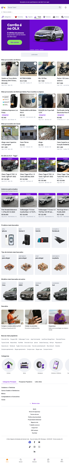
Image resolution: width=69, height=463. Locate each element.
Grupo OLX (35, 427)
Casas (3, 399)
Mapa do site (34, 422)
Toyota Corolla (5, 342)
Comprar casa (30, 349)
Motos (3, 393)
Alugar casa (39, 349)
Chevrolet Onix (5, 339)
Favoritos (20, 17)
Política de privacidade (34, 417)
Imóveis (48, 17)
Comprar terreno (47, 349)
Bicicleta (57, 346)
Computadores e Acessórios (10, 396)
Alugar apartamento (20, 349)
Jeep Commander (35, 339)
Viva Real (34, 433)
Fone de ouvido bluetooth (38, 346)
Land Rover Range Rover (48, 339)
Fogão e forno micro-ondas (23, 346)
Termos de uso (34, 414)
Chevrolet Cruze (28, 342)
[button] (34, 7)
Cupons (30, 17)
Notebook (12, 346)
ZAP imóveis (34, 430)
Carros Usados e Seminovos (10, 390)
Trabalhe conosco (34, 425)
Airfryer (52, 342)
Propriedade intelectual (34, 419)
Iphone (36, 342)
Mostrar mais (36, 403)
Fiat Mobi (20, 342)
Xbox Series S (50, 346)
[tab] (9, 382)
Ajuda (34, 409)
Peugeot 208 (13, 339)
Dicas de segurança (34, 411)
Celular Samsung (43, 342)
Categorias (7, 17)
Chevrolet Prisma (60, 339)
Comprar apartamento (7, 349)
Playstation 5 (58, 342)
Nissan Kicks (13, 342)
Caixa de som (4, 346)
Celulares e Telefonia (8, 387)
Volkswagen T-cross (24, 339)
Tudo (39, 17)
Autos (57, 17)
